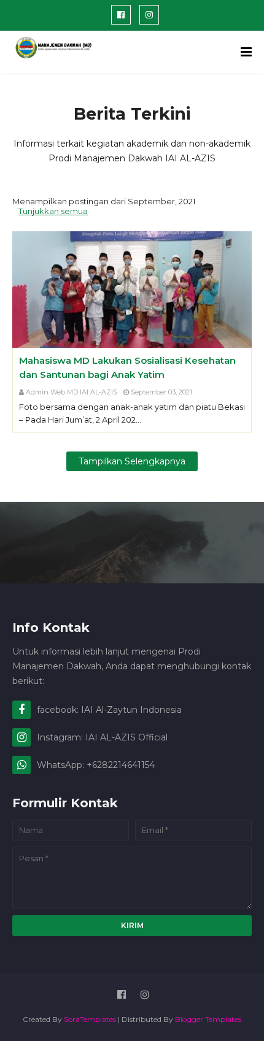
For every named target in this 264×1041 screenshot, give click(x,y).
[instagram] (149, 15)
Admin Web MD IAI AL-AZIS (71, 392)
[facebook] (121, 15)
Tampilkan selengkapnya (132, 461)
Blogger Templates (208, 1019)
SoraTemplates (90, 1019)
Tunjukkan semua (53, 211)
